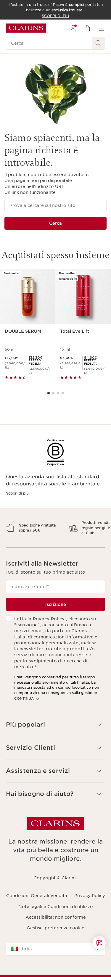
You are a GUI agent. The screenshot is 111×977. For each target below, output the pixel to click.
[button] (55, 745)
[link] (40, 362)
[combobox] (55, 969)
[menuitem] (73, 28)
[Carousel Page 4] (63, 393)
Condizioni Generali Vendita (36, 916)
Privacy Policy (89, 916)
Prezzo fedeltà (35, 362)
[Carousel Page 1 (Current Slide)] (48, 393)
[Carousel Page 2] (53, 393)
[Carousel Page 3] (58, 393)
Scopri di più (17, 493)
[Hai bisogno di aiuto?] (99, 943)
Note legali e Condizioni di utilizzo (55, 927)
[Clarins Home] (26, 28)
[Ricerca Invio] (98, 43)
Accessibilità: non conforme (55, 937)
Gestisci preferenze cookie (55, 948)
